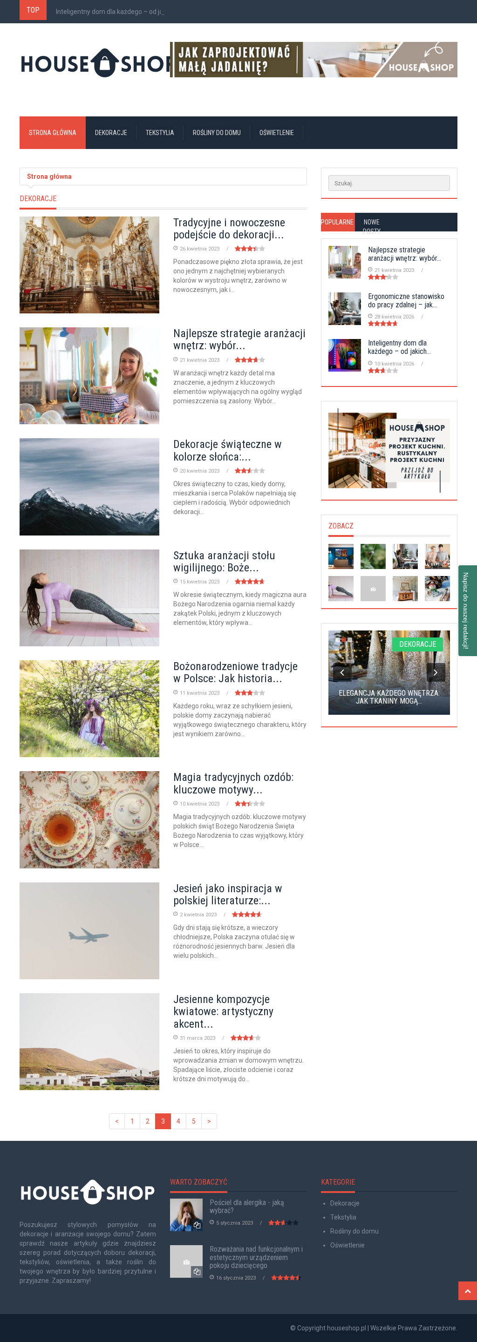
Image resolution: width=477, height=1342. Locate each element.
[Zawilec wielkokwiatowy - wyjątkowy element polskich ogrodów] (373, 556)
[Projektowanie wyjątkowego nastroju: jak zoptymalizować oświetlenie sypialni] (341, 556)
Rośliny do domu (217, 132)
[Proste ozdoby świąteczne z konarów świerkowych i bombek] (437, 588)
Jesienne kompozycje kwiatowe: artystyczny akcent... (223, 1011)
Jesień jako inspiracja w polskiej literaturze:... (227, 894)
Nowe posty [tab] (372, 226)
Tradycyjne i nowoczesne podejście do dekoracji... (229, 228)
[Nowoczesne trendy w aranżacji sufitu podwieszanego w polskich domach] (437, 556)
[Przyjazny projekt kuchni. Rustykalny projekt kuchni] (389, 450)
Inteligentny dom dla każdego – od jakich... (117, 11)
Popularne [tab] (337, 222)
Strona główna (52, 132)
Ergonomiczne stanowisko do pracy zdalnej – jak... (406, 300)
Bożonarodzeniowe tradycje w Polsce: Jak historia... (235, 672)
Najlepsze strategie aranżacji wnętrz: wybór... (239, 339)
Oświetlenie (276, 132)
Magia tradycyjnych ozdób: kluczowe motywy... (233, 783)
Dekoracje (111, 132)
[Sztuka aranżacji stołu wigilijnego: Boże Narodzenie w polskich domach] (341, 588)
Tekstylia (160, 132)
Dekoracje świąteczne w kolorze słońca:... (227, 450)
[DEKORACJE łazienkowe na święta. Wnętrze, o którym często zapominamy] (405, 588)
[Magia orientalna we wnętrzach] (373, 588)
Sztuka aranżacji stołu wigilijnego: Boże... (224, 561)
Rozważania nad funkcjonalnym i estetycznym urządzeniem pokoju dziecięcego (256, 1257)
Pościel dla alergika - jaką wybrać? (247, 1206)
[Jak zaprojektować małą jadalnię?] (313, 59)
